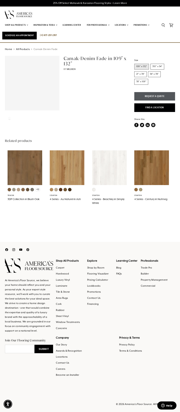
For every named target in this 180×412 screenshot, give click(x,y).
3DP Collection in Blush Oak (24, 199)
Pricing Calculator (97, 280)
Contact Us (93, 298)
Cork (59, 304)
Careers (60, 369)
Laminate (61, 286)
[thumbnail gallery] (9, 118)
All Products (23, 49)
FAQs (119, 273)
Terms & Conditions (130, 350)
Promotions (94, 292)
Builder (145, 273)
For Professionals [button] (97, 25)
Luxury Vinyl (63, 280)
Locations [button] (120, 25)
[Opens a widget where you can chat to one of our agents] (166, 405)
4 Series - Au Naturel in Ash (65, 199)
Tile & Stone (63, 292)
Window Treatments (68, 322)
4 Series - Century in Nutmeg (150, 199)
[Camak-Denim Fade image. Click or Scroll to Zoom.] (32, 83)
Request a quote (155, 96)
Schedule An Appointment (19, 35)
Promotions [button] (140, 25)
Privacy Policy (127, 344)
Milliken (71, 69)
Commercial (148, 286)
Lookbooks (93, 286)
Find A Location (154, 107)
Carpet (60, 267)
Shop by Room (95, 267)
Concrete (61, 328)
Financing (93, 304)
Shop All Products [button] (15, 25)
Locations (62, 356)
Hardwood (62, 273)
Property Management (154, 280)
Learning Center (72, 25)
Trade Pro (146, 267)
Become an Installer (67, 375)
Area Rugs (62, 298)
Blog (118, 267)
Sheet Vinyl (62, 316)
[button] (8, 404)
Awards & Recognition (69, 350)
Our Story (61, 344)
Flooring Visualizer (98, 273)
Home (8, 49)
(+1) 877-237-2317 (48, 35)
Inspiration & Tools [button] (44, 25)
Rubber (60, 310)
